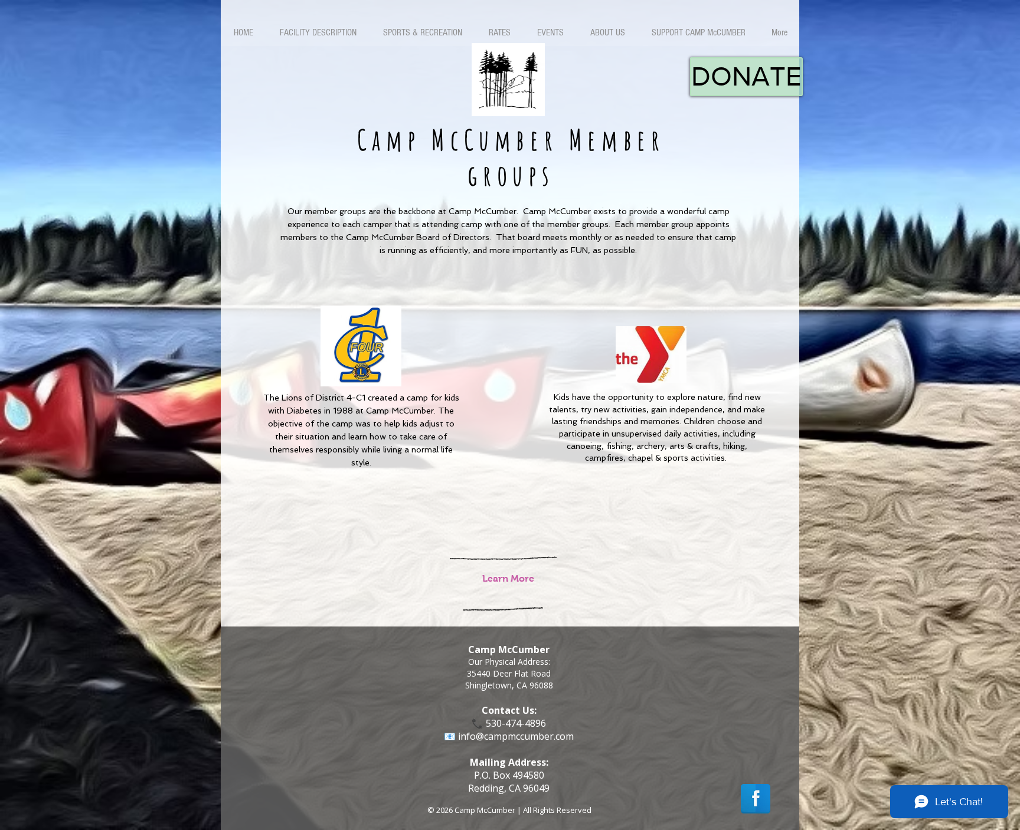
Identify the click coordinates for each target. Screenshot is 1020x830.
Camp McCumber (400, 410)
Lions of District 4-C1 (323, 397)
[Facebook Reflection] (755, 798)
